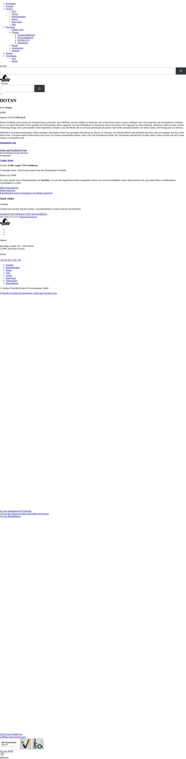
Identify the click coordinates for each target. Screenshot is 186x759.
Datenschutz (11, 280)
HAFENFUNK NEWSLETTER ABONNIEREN (24, 214)
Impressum (11, 278)
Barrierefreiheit (18, 16)
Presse (14, 19)
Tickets (15, 14)
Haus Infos (17, 22)
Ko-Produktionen (25, 37)
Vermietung (11, 56)
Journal (9, 53)
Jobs (14, 24)
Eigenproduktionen (26, 35)
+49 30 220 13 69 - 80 (10, 260)
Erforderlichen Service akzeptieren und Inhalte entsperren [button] (26, 193)
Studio (15, 61)
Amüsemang (17, 48)
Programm (10, 3)
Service (9, 9)
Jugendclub (22, 43)
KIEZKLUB (23, 40)
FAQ (14, 11)
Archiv (9, 275)
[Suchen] (181, 71)
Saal (14, 58)
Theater (15, 32)
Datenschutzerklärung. (28, 217)
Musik (14, 45)
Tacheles (16, 50)
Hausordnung (12, 283)
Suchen (3, 66)
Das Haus (10, 27)
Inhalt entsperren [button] (7, 190)
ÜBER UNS (17, 29)
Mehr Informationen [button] (9, 188)
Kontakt (9, 6)
